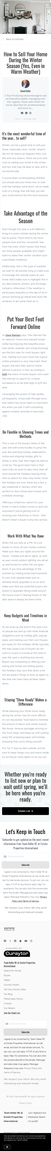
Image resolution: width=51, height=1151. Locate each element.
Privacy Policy (25, 1103)
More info (32, 1140)
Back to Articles (15, 39)
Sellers (7, 980)
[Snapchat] (20, 941)
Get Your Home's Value (15, 989)
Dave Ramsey (13, 335)
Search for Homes (12, 970)
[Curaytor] (17, 956)
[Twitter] (10, 941)
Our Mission (9, 1008)
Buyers (7, 975)
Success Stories (11, 985)
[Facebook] (5, 941)
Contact (8, 1003)
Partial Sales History (13, 999)
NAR (4, 374)
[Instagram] (31, 941)
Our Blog (8, 994)
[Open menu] (47, 5)
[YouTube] (26, 941)
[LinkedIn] (15, 941)
